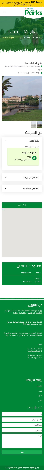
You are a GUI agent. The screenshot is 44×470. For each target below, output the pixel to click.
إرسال (22, 452)
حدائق (40, 396)
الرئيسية (39, 37)
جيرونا (21, 37)
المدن (40, 391)
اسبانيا (29, 37)
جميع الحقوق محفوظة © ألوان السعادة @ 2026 (22, 467)
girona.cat (27, 281)
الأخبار (40, 400)
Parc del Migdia (8, 37)
